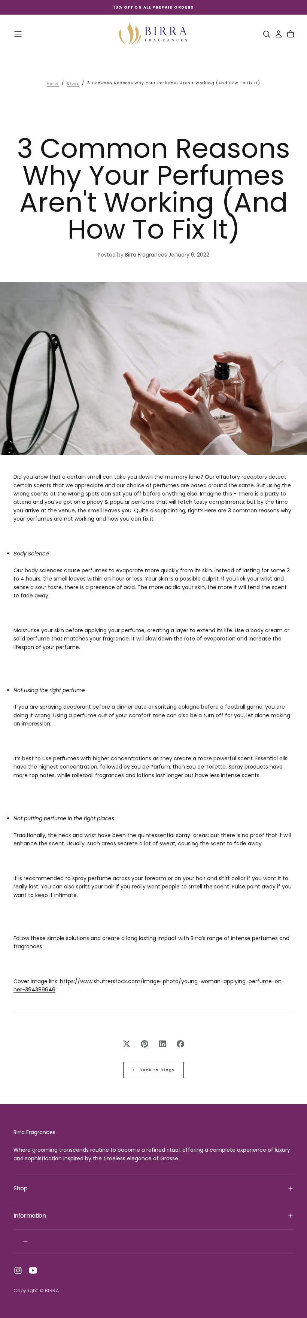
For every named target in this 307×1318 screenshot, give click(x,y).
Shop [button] (20, 1188)
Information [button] (29, 1215)
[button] (17, 34)
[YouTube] (32, 1270)
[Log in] (278, 34)
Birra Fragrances (34, 1132)
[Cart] (290, 34)
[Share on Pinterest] (145, 1044)
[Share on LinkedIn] (162, 1044)
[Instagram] (17, 1270)
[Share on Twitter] (127, 1044)
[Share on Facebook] (180, 1044)
